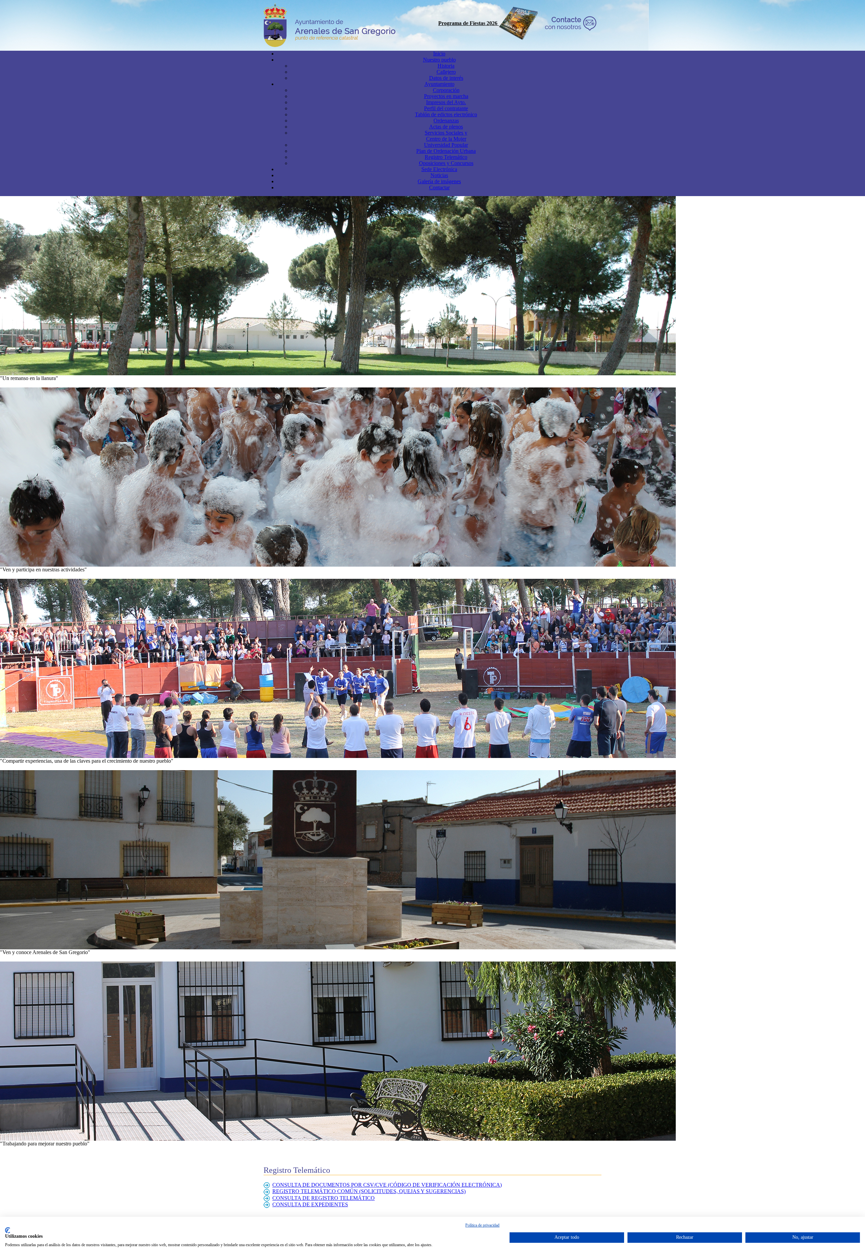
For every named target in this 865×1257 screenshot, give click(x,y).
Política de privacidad (482, 1225)
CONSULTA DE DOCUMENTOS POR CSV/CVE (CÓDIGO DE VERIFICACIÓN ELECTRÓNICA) (387, 1185)
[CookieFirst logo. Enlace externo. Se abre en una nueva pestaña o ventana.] (7, 1230)
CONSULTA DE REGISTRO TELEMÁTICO (323, 1198)
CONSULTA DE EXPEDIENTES (310, 1204)
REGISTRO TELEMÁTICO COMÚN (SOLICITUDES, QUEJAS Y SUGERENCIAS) (369, 1191)
